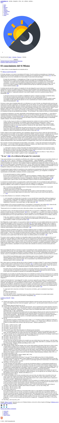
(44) (52, 208)
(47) (30, 223)
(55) (35, 295)
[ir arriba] (6, 405)
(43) (48, 204)
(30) (18, 101)
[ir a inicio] (1, 405)
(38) (1, 165)
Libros (4, 8)
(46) (28, 219)
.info (4, 1)
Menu (2, 2)
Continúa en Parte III (5, 297)
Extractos (7, 61)
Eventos (5, 12)
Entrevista (15, 62)
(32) (17, 126)
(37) (3, 160)
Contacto (5, 412)
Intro (4, 6)
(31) (22, 116)
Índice (12, 297)
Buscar (15, 59)
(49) (46, 234)
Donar (4, 15)
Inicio (4, 5)
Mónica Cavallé (6, 71)
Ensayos (19, 57)
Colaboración (6, 11)
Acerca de (5, 411)
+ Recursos (6, 14)
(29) (8, 93)
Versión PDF (13, 71)
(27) (50, 75)
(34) (34, 150)
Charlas (11, 61)
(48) (30, 227)
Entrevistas (19, 61)
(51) (32, 263)
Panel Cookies (6, 415)
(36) (9, 156)
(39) (52, 178)
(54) (41, 286)
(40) (51, 179)
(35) (36, 153)
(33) (38, 130)
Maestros (5, 7)
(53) (40, 271)
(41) (7, 193)
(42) (37, 202)
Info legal (5, 413)
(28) (17, 85)
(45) (26, 212)
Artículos (5, 10)
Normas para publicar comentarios (8, 408)
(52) (47, 266)
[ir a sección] (4, 405)
